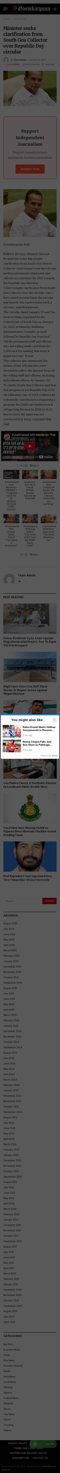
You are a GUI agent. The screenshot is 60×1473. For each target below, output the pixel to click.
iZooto (55, 756)
